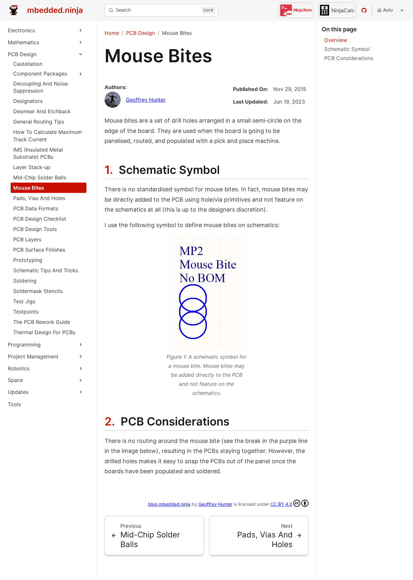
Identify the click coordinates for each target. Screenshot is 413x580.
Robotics (18, 368)
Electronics (21, 30)
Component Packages (40, 73)
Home (112, 33)
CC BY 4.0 (281, 504)
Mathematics (23, 42)
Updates (18, 392)
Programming (24, 344)
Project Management (33, 356)
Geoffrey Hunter (146, 99)
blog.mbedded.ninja (169, 504)
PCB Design (22, 54)
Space (15, 380)
